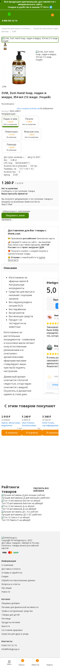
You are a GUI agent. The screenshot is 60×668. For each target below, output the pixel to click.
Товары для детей (10, 614)
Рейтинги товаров (10, 489)
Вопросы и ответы (10, 584)
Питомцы (6, 618)
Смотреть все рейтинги (41, 489)
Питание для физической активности (19, 607)
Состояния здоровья (11, 630)
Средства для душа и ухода (14, 633)
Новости (5, 591)
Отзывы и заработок (11, 572)
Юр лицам (6, 588)
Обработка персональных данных (18, 580)
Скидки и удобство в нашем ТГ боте (28, 7)
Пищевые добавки (10, 603)
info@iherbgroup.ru (10, 649)
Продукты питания (10, 622)
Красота (5, 626)
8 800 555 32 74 (9, 645)
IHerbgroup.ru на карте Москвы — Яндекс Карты (52, 392)
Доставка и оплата (10, 568)
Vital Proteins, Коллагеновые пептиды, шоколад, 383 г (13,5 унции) (31, 426)
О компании (7, 565)
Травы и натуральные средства (17, 611)
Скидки (4, 576)
